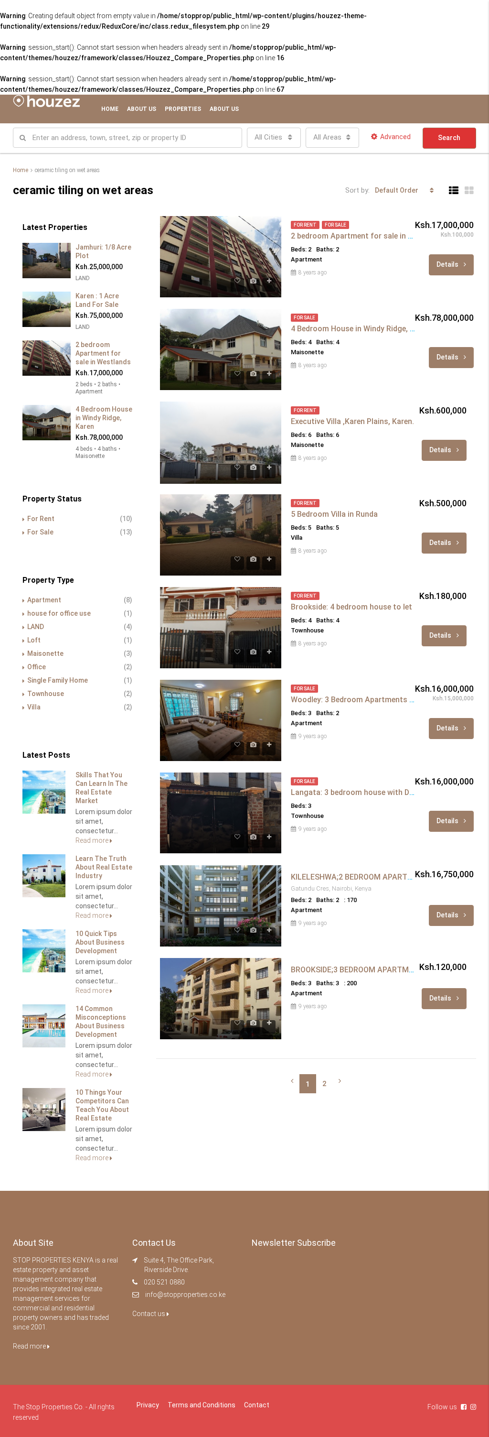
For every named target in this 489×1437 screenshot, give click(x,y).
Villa (34, 707)
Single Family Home (57, 680)
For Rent (40, 519)
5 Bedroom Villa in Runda (334, 514)
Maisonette (45, 653)
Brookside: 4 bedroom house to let (351, 606)
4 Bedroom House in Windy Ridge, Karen (360, 328)
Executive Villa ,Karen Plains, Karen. (352, 421)
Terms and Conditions (201, 1405)
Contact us (149, 1313)
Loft (34, 640)
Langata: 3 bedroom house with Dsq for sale (369, 792)
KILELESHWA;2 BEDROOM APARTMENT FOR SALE (378, 877)
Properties (183, 109)
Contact (256, 1405)
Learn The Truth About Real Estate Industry (103, 867)
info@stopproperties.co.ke (185, 1294)
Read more (92, 840)
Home (109, 109)
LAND (35, 627)
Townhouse (45, 693)
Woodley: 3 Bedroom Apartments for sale (363, 699)
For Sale (40, 532)
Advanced (395, 137)
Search (449, 138)
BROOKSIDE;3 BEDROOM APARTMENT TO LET (371, 969)
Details (448, 264)
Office (36, 667)
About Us (141, 109)
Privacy (148, 1405)
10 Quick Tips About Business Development (100, 942)
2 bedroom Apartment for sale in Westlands (368, 235)
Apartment (44, 600)
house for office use (59, 613)
